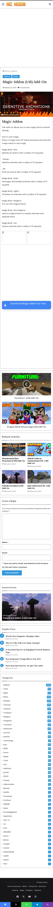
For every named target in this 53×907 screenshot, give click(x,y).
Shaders (6, 701)
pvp (5, 744)
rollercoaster (8, 784)
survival (6, 733)
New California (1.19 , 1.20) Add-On (38, 487)
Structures (7, 796)
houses (6, 780)
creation (6, 709)
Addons (14, 71)
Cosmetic (7, 725)
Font (5, 828)
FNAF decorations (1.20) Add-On (19, 618)
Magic (15, 76)
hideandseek (8, 852)
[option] (26, 607)
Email (5, 553)
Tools (5, 760)
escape (6, 844)
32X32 (5, 776)
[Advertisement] (26, 38)
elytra (5, 836)
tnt (4, 824)
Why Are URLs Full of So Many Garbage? (23, 643)
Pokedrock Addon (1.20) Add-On (13, 487)
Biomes (6, 788)
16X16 (5, 748)
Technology (8, 740)
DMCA (24, 886)
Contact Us (32, 886)
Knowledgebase (10, 812)
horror (6, 752)
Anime (6, 860)
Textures (7, 705)
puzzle (6, 772)
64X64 (6, 792)
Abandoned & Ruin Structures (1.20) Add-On (13, 459)
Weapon (6, 717)
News (5, 808)
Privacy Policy (42, 882)
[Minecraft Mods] (16, 4)
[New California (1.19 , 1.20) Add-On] (39, 476)
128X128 (6, 804)
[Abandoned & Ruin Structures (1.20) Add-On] (14, 449)
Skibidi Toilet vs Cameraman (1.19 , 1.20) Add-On (37, 460)
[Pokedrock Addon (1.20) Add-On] (14, 476)
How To (6, 820)
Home (6, 71)
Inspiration (7, 816)
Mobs (5, 697)
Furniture (7, 800)
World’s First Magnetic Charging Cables (22, 636)
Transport (7, 713)
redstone (7, 768)
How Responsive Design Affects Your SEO (23, 659)
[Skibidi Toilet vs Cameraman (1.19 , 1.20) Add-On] (39, 449)
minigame (7, 721)
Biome (6, 840)
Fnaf (5, 864)
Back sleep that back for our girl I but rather (24, 666)
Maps (5, 693)
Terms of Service (14, 886)
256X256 (7, 832)
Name (5, 542)
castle (6, 856)
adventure (7, 729)
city (5, 764)
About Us (42, 886)
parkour (6, 736)
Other (5, 689)
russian (6, 848)
